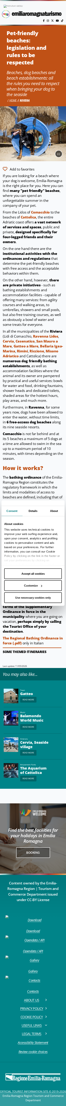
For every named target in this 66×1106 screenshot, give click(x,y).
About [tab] (54, 510)
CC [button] (58, 154)
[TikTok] (62, 20)
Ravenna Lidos (45, 336)
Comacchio (40, 212)
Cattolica (28, 217)
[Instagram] (48, 20)
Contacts (33, 991)
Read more (28, 699)
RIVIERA (25, 100)
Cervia (8, 341)
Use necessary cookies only (33, 597)
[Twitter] (52, 20)
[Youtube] (58, 20)
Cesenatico (25, 341)
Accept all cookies (33, 573)
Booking (33, 853)
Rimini (22, 351)
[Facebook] (44, 20)
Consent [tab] (11, 510)
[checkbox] (18, 169)
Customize (31, 585)
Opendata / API (33, 951)
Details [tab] (33, 510)
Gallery (33, 971)
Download (33, 931)
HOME (13, 100)
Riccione (37, 351)
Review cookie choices (33, 1051)
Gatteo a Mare (26, 346)
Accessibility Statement (33, 1042)
